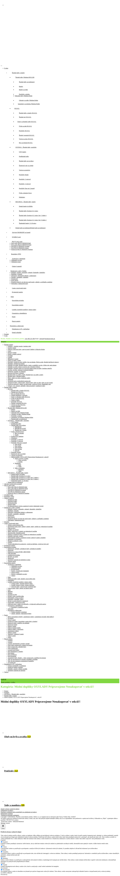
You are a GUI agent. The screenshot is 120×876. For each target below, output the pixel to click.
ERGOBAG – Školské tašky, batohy (18, 473)
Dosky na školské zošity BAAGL (20, 397)
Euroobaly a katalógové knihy (19, 607)
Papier (6, 615)
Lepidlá (10, 357)
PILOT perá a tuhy (9, 485)
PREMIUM (18, 427)
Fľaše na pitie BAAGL (17, 398)
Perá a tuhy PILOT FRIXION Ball (21, 243)
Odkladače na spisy (16, 260)
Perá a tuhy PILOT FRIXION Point (21, 245)
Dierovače (10, 550)
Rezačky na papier (13, 556)
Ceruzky (10, 642)
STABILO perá (8, 495)
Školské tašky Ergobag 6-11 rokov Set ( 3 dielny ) (25, 477)
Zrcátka (20, 461)
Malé (19, 465)
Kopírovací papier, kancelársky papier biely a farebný (22, 621)
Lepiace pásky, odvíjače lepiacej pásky (22, 583)
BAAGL (10, 389)
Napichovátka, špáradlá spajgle (16, 533)
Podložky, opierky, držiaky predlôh (17, 669)
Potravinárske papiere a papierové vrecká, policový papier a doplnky (27, 537)
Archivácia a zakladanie (14, 564)
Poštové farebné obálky (14, 628)
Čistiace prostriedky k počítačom (17, 666)
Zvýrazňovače (12, 662)
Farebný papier (12, 348)
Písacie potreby (8, 639)
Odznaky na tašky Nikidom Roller (20, 414)
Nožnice (10, 593)
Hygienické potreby (9, 545)
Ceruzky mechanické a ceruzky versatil (18, 643)
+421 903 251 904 (30, 338)
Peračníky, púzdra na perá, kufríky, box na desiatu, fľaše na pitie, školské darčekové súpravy (33, 362)
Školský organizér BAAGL (19, 403)
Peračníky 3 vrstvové (17, 441)
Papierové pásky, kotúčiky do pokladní (18, 623)
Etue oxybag (18, 449)
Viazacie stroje (12, 561)
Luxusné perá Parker (13, 650)
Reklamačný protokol (7, 813)
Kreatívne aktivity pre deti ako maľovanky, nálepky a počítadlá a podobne (31, 282)
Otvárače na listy (12, 594)
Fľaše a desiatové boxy (17, 431)
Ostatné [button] (3, 863)
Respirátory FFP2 (9, 496)
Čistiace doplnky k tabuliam (19, 612)
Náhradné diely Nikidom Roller (23, 96)
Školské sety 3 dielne (20, 430)
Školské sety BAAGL (17, 392)
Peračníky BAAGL (16, 401)
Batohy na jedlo (15, 411)
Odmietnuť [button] (21, 821)
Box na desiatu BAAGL (18, 393)
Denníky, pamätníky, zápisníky (19, 277)
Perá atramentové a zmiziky (15, 651)
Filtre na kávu (11, 528)
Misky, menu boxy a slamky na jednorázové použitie (22, 531)
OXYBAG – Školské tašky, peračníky (18, 420)
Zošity (9, 637)
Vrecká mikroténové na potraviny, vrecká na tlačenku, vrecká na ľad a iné (28, 544)
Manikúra (21, 469)
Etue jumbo (18, 446)
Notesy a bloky (15, 400)
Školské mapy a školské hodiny (16, 376)
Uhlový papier (12, 635)
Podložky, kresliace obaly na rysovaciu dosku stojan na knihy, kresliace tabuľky (30, 368)
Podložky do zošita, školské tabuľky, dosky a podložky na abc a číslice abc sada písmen (32, 365)
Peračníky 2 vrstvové (17, 439)
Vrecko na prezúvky (16, 455)
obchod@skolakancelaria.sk (47, 338)
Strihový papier (12, 632)
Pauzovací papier (12, 624)
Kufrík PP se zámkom (17, 436)
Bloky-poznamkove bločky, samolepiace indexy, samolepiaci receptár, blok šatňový (31, 616)
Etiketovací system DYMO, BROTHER (19, 552)
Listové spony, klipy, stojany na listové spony (20, 588)
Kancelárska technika (10, 547)
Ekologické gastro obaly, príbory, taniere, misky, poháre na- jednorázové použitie (30, 526)
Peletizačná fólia (12, 503)
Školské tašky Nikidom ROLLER (17, 408)
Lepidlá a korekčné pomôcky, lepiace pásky (20, 582)
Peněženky (18, 463)
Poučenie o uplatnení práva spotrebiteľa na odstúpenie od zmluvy (19, 812)
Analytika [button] (3, 850)
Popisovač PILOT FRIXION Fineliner (22, 249)
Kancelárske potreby (10, 563)
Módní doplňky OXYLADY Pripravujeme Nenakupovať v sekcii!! (30, 457)
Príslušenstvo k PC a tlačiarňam (13, 664)
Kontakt (6, 334)
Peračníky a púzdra (16, 416)
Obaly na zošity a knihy (14, 360)
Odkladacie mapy (16, 262)
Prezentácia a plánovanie (14, 610)
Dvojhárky (11, 618)
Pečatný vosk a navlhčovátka (16, 596)
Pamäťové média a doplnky (15, 667)
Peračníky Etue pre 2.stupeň (19, 442)
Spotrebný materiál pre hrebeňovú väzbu (19, 560)
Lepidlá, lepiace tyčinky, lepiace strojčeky (22, 585)
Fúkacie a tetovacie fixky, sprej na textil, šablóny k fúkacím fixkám (26, 349)
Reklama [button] (3, 856)
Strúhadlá (10, 379)
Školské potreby (8, 344)
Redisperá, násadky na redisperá (17, 371)
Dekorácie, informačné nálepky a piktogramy (23, 275)
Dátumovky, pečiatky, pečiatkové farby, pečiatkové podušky (24, 548)
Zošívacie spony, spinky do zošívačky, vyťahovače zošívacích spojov (27, 604)
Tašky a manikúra (20, 468)
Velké (19, 466)
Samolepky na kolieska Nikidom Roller (22, 417)
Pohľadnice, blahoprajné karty (19, 283)
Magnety (10, 591)
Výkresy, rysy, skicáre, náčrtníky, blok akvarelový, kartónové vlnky (26, 386)
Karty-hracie (14, 280)
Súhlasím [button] (15, 821)
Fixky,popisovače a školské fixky (17, 647)
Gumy (9, 351)
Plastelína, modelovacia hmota (16, 363)
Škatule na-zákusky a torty (15, 541)
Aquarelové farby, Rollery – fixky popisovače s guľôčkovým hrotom (27, 658)
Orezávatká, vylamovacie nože (16, 602)
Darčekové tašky (12, 501)
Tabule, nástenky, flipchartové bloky (21, 613)
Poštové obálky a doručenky (15, 629)
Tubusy (13, 575)
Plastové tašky (12, 504)
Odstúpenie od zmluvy (7, 810)
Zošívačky (11, 609)
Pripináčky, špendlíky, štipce (15, 599)
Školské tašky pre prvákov (18, 425)
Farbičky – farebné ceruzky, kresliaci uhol (19, 346)
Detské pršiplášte (16, 406)
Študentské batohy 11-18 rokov (20, 480)
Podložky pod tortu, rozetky (15, 536)
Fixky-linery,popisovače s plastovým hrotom (20, 645)
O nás (5, 335)
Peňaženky (14, 438)
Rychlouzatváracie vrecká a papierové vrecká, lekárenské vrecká (25, 506)
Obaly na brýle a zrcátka (21, 458)
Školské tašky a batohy (10, 387)
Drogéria (6, 522)
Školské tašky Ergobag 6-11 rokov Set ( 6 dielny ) (25, 479)
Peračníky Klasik (16, 452)
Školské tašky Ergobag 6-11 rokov (20, 476)
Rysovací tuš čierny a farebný (16, 373)
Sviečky (10, 542)
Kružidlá (10, 355)
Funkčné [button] (3, 840)
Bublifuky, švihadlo (16, 274)
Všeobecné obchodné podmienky (10, 815)
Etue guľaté (18, 444)
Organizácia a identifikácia (15, 605)
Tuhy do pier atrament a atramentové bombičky (21, 661)
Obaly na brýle (22, 460)
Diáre (9, 577)
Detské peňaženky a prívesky (19, 395)
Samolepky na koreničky (15, 539)
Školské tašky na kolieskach (19, 419)
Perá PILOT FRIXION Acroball (20, 246)
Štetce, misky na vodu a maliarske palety (19, 378)
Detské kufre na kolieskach (15, 482)
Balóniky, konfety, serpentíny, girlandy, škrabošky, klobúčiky (28, 272)
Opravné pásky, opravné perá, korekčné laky (23, 586)
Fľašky (17, 435)
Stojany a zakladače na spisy (19, 574)
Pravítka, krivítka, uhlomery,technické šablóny (20, 370)
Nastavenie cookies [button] (6, 821)
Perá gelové (11, 653)
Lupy (9, 590)
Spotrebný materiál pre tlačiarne (16, 670)
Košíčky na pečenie (13, 529)
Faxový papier (12, 620)
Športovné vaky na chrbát (18, 454)
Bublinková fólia (12, 499)
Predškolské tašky (16, 424)
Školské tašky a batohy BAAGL (20, 390)
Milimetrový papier (13, 359)
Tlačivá (6, 672)
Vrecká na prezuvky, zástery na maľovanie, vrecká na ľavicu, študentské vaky (29, 384)
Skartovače (11, 558)
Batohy (13, 409)
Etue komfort (18, 447)
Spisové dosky (15, 572)
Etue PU (17, 450)
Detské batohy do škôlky (18, 474)
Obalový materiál (9, 498)
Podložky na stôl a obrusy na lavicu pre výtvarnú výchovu (24, 367)
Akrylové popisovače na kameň (13, 484)
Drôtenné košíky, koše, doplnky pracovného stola (21, 579)
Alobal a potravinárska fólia (15, 525)
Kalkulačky (11, 580)
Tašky (20, 471)
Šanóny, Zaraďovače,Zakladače (20, 571)
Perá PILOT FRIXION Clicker (20, 248)
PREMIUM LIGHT (20, 428)
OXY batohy (14, 422)
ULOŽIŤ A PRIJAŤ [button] (6, 873)
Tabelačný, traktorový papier (16, 634)
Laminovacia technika (14, 555)
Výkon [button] (3, 845)
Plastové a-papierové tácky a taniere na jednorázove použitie (24, 534)
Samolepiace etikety (13, 631)
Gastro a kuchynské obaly (11, 523)
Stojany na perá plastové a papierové (18, 601)
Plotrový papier (12, 626)
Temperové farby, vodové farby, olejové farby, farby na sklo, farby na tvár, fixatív (30, 382)
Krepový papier (12, 352)
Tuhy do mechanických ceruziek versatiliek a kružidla (23, 659)
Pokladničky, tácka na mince (16, 597)
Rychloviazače (15, 569)
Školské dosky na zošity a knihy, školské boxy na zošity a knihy (25, 374)
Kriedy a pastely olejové (14, 354)
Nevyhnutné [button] (4, 868)
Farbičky (10, 640)
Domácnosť (14, 279)
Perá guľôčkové (12, 654)
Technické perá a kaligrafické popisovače (19, 381)
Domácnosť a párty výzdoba (12, 507)
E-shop (6, 68)
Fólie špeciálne (12, 553)
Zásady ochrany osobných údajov (10, 809)
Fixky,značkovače (13, 648)
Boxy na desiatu (19, 433)
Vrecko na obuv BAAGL (18, 405)
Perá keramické (12, 656)
